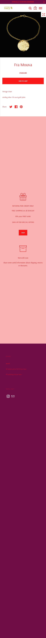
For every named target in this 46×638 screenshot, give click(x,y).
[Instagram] (8, 396)
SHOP (23, 233)
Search (8, 363)
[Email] (12, 396)
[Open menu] (40, 8)
